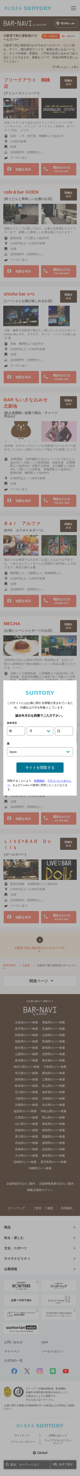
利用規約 (39, 780)
